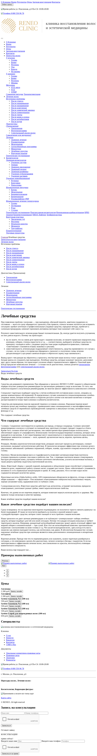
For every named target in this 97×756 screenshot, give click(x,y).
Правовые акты (12, 655)
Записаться (6, 726)
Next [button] (3, 566)
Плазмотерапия (17, 142)
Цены (29, 2)
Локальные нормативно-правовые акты (23, 653)
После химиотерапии (20, 112)
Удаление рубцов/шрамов (22, 174)
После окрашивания (20, 106)
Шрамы (14, 83)
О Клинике (6, 2)
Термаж (14, 165)
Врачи (14, 2)
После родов (16, 121)
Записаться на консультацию (13, 239)
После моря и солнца (20, 117)
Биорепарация (17, 196)
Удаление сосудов (18, 162)
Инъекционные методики (17, 187)
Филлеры (15, 221)
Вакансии (10, 640)
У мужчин (10, 58)
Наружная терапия (19, 153)
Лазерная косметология (16, 160)
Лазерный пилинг (19, 169)
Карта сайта (6, 698)
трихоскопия (84, 364)
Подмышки (16, 206)
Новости (10, 638)
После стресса (17, 101)
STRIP (14, 92)
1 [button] (7, 570)
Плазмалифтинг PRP (20, 199)
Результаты (22, 2)
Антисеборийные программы (24, 146)
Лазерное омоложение (20, 167)
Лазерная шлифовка (19, 171)
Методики (10, 85)
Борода (14, 69)
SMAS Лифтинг (39, 215)
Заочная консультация (41, 2)
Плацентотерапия (13, 231)
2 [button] (7, 573)
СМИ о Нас (11, 644)
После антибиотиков (20, 119)
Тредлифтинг (17, 228)
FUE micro (15, 87)
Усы (13, 67)
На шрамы (15, 71)
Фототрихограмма (19, 131)
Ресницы (15, 65)
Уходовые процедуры (15, 233)
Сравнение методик (14, 94)
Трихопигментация (32, 94)
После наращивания (20, 103)
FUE (13, 90)
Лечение (9, 137)
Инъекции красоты (19, 224)
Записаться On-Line (9, 371)
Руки (13, 208)
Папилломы (16, 185)
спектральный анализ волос (33, 367)
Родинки (15, 181)
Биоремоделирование (22, 215)
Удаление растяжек (19, 176)
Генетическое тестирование (18, 156)
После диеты (16, 115)
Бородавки (15, 183)
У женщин (10, 74)
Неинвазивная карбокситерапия (70, 212)
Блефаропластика (54, 215)
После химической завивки (23, 110)
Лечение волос (7, 242)
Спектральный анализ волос (23, 133)
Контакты (56, 2)
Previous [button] (5, 561)
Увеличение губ (18, 219)
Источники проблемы (15, 99)
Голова (14, 60)
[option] (24, 563)
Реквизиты (10, 660)
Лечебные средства (19, 151)
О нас (8, 635)
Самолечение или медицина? (18, 135)
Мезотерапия (16, 144)
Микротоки (16, 149)
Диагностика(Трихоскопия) (12, 125)
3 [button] (7, 576)
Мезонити (15, 226)
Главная (4, 237)
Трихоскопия (16, 128)
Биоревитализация (19, 194)
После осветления (19, 108)
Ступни (14, 210)
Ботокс (14, 190)
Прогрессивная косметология (43, 212)
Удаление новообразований (18, 178)
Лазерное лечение (19, 140)
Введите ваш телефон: (51, 741)
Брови (13, 62)
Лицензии (10, 658)
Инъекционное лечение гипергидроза (22, 201)
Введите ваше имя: (9, 741)
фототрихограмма (8, 367)
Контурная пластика (15, 217)
